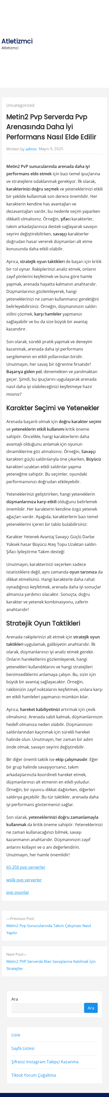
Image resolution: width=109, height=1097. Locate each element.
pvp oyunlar (17, 892)
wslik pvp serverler (24, 880)
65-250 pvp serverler (25, 867)
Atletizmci (17, 41)
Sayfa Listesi (22, 1048)
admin (31, 148)
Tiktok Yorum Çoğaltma (33, 1075)
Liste (15, 1035)
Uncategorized (20, 105)
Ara (14, 999)
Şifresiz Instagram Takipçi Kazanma (45, 1062)
